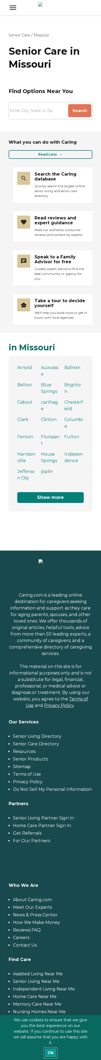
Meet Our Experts (32, 907)
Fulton (71, 436)
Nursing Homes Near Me (39, 1011)
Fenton (25, 436)
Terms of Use (27, 774)
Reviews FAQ (27, 930)
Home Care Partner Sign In (42, 825)
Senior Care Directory (36, 743)
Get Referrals (27, 833)
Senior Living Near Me (36, 981)
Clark (23, 419)
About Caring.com (32, 899)
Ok (51, 1052)
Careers (21, 937)
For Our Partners (31, 840)
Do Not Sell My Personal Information (52, 789)
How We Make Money (36, 922)
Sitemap (22, 766)
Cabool (24, 402)
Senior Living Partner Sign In (43, 818)
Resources (24, 751)
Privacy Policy (59, 705)
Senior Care (19, 35)
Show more (50, 497)
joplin (47, 471)
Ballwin (72, 367)
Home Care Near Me (35, 996)
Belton (24, 384)
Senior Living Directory (37, 736)
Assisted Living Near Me (38, 973)
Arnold (24, 367)
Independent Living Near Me (44, 989)
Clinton (49, 419)
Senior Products (30, 759)
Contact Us (25, 945)
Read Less (47, 154)
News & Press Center (35, 914)
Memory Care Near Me (37, 1004)
